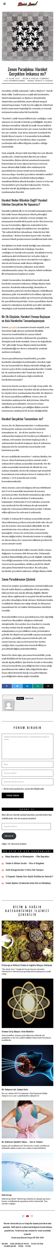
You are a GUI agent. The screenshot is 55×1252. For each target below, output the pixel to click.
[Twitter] (17, 686)
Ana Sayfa (5, 1244)
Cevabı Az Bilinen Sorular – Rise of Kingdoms (25, 863)
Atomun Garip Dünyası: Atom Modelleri (18, 1031)
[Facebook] (7, 686)
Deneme (44, 78)
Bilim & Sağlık (30, 78)
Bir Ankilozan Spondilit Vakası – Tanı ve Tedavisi (22, 1141)
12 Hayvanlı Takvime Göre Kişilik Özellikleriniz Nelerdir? (29, 876)
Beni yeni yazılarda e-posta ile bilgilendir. (24, 789)
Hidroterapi (7, 1194)
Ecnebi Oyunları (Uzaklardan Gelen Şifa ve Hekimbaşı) (28, 882)
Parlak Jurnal (16, 1237)
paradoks (13, 327)
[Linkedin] (27, 686)
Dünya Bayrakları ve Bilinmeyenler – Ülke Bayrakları (27, 856)
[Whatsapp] (38, 686)
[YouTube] (27, 1216)
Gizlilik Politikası (37, 1244)
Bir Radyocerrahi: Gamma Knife (15, 1089)
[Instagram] (23, 1216)
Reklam (20, 1246)
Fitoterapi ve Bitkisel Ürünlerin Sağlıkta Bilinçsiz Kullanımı (27, 965)
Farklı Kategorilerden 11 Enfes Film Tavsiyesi (25, 869)
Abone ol (9, 836)
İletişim (28, 1246)
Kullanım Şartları (10, 1246)
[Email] (48, 686)
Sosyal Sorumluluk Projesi (19, 1244)
